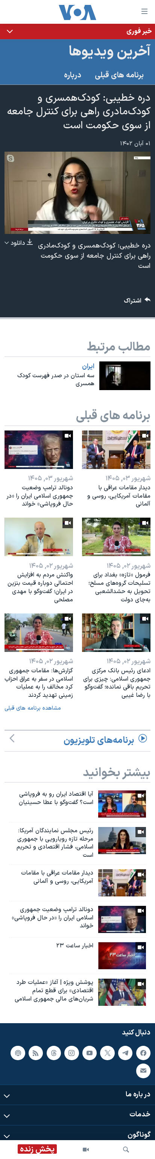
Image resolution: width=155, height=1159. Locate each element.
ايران (88, 367)
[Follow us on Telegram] (125, 1052)
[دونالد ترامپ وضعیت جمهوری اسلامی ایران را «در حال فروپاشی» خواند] (39, 449)
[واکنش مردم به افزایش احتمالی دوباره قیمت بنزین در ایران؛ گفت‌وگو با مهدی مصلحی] (39, 537)
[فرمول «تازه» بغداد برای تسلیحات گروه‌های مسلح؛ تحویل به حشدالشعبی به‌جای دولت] (116, 537)
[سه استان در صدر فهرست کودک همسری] (124, 375)
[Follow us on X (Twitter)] (107, 1052)
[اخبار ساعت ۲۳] (122, 955)
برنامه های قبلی (119, 75)
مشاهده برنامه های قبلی (33, 708)
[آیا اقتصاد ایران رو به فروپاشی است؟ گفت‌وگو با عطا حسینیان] (122, 804)
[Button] (137, 303)
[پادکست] (18, 1052)
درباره (72, 75)
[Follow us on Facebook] (143, 1052)
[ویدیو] (85, 1149)
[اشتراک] (143, 1071)
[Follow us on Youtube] (89, 1052)
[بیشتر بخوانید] (77, 31)
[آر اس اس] (36, 1052)
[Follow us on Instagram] (71, 1052)
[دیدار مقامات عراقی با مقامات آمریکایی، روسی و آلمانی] (116, 449)
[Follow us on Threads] (54, 1052)
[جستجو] (126, 1149)
